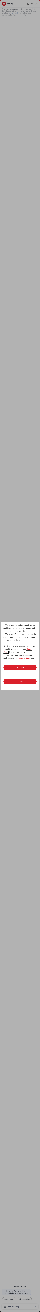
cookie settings (24, 658)
